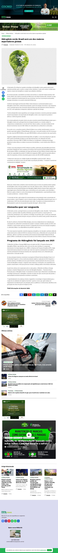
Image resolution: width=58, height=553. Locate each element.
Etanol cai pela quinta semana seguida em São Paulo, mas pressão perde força (27, 365)
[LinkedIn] (18, 521)
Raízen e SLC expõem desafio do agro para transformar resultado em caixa (29, 392)
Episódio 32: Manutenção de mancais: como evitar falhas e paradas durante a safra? (28, 442)
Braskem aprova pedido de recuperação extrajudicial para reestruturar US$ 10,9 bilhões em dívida (30, 384)
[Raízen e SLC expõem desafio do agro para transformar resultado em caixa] (4, 392)
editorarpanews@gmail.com (12, 446)
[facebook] (3, 521)
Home (3, 33)
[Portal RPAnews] (6, 17)
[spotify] (12, 521)
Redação (6, 44)
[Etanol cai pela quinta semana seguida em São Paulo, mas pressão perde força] (29, 352)
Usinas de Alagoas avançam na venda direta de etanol (23, 376)
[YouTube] (9, 521)
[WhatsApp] (15, 521)
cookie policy (43, 550)
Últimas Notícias (9, 33)
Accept (49, 550)
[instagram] (6, 521)
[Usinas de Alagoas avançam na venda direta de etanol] (4, 376)
